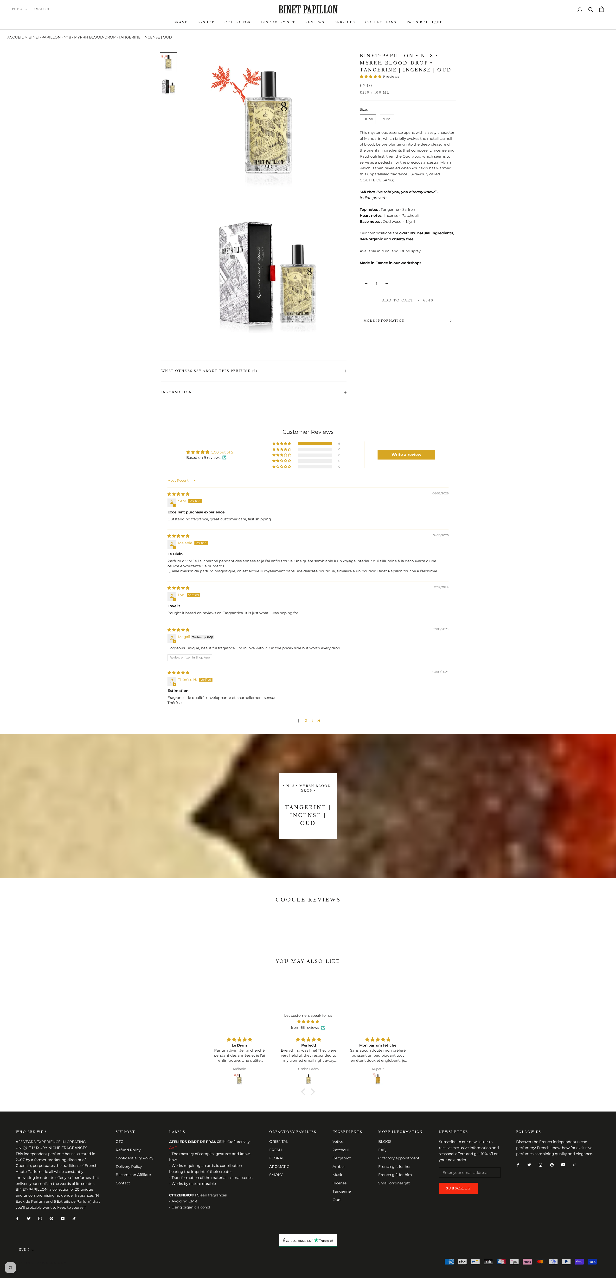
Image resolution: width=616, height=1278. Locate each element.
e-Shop (206, 22)
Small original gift (394, 1183)
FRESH (275, 1150)
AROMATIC (279, 1166)
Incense (339, 1183)
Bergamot (342, 1158)
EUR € (17, 9)
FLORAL (276, 1158)
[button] (371, 76)
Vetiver (339, 1141)
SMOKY (276, 1174)
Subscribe (458, 1188)
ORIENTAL (278, 1141)
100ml (367, 119)
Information (176, 392)
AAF (173, 1147)
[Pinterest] (51, 1218)
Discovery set (278, 22)
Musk (337, 1174)
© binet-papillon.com (43, 1263)
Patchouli (341, 1150)
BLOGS (384, 1141)
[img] (178, 494)
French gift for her (394, 1166)
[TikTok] (74, 1218)
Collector (238, 22)
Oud (336, 1199)
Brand (180, 22)
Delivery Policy (129, 1166)
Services (345, 22)
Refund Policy (128, 1150)
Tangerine (342, 1191)
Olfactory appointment (398, 1158)
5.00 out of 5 (222, 452)
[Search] (590, 9)
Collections (380, 22)
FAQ (382, 1150)
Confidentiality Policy (134, 1158)
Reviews (315, 22)
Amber (339, 1166)
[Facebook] (17, 1218)
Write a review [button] (406, 454)
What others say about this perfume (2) (209, 371)
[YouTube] (62, 1218)
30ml (386, 119)
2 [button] (306, 720)
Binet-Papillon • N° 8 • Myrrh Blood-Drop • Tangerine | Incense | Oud (100, 37)
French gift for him (395, 1174)
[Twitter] (29, 1218)
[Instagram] (40, 1218)
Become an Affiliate (133, 1174)
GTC (119, 1141)
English (41, 9)
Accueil (15, 37)
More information (384, 320)
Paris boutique (425, 22)
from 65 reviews (305, 1027)
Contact (123, 1183)
